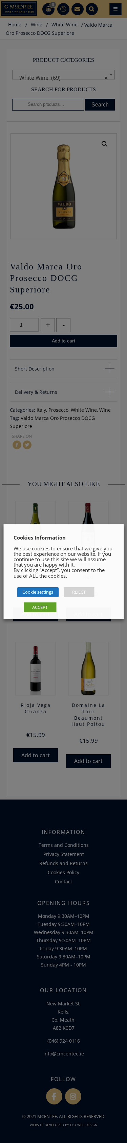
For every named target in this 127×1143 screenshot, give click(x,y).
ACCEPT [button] (40, 607)
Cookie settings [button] (37, 592)
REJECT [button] (79, 592)
